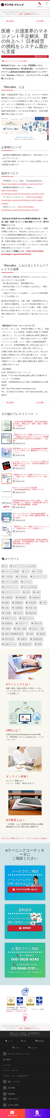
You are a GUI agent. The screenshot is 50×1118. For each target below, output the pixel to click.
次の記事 (40, 21)
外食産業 (32, 602)
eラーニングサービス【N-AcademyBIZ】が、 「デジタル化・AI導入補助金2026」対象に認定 (30, 515)
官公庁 (19, 613)
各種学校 (36, 597)
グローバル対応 (11, 582)
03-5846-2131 (25, 968)
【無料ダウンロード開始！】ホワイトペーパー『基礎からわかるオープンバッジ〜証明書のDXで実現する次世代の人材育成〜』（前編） (31, 437)
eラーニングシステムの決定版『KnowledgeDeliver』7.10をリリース (28, 488)
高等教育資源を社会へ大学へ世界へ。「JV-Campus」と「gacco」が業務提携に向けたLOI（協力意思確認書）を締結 (30, 502)
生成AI (7, 629)
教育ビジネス (27, 618)
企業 (38, 592)
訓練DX (24, 639)
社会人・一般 (37, 629)
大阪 (7, 608)
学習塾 (7, 613)
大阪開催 (18, 608)
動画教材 (22, 597)
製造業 (42, 634)
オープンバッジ (39, 576)
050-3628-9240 (25, 959)
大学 (44, 602)
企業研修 (8, 597)
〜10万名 (8, 576)
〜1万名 (38, 571)
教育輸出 (8, 623)
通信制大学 (26, 644)
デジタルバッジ (11, 587)
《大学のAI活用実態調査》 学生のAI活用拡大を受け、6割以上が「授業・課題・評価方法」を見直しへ (30, 423)
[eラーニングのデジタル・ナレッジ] (12, 4)
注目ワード (23, 623)
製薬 (31, 634)
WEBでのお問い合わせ (26, 889)
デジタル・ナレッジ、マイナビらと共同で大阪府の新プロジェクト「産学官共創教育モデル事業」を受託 (31, 463)
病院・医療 (21, 629)
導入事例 (6, 1059)
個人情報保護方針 (34, 1033)
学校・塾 (32, 608)
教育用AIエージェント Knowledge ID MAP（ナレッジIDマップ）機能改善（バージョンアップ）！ (31, 450)
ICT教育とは (14, 820)
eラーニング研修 (12, 571)
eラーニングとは (17, 684)
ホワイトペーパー (12, 592)
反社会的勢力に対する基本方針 (19, 1035)
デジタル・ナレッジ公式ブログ (15, 1076)
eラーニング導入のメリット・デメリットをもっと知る (24, 838)
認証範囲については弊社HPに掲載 (16, 1011)
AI (6, 566)
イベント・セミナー (11, 1070)
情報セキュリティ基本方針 (18, 1033)
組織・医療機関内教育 (14, 634)
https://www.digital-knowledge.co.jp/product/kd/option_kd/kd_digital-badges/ (22, 200)
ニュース (6, 1065)
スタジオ (27, 582)
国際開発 (18, 602)
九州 (27, 592)
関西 (39, 644)
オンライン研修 (16, 776)
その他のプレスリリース (17, 413)
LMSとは (12, 730)
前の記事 (10, 21)
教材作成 (32, 613)
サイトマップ (35, 1035)
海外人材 (37, 623)
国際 (7, 602)
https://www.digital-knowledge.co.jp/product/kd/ (22, 184)
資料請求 (27, 928)
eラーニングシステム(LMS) (16, 61)
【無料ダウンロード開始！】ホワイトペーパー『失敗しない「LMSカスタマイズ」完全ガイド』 (31, 476)
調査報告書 (37, 639)
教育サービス (10, 618)
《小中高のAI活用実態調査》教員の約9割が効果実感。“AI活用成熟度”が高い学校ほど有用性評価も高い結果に (30, 541)
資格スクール (10, 644)
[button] (4, 1053)
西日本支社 (9, 639)
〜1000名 (23, 576)
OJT (27, 571)
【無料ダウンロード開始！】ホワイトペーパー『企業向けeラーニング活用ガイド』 (31, 527)
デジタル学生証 (30, 587)
